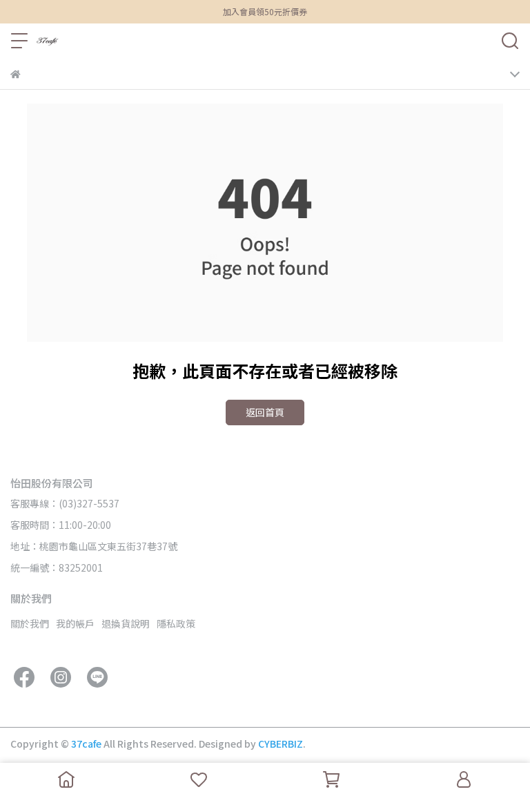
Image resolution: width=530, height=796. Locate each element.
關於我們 (29, 623)
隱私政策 (176, 623)
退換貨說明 (125, 623)
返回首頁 (265, 412)
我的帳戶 (75, 623)
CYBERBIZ (280, 743)
